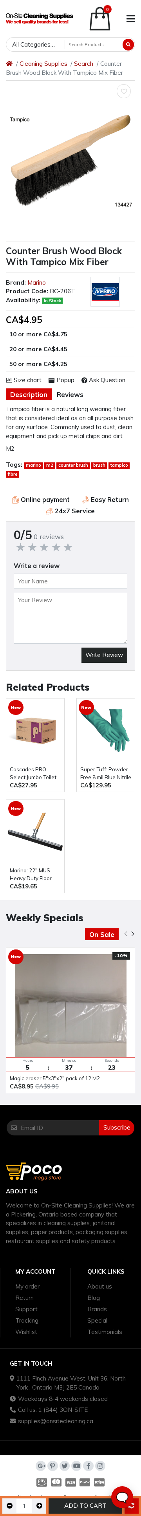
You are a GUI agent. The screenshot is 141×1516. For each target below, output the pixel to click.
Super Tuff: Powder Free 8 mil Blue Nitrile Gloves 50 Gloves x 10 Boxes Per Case (105, 773)
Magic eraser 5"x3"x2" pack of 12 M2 (55, 1078)
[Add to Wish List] (124, 91)
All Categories (31, 44)
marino (33, 465)
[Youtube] (76, 1466)
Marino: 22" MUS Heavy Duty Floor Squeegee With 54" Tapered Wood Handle (34, 875)
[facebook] (88, 1466)
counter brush (73, 465)
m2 (49, 465)
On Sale (101, 934)
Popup (65, 380)
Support (26, 1309)
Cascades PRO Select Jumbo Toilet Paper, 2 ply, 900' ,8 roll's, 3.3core (33, 773)
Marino (36, 282)
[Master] (56, 1482)
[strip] (100, 1482)
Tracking (26, 1320)
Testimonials (104, 1332)
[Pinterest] (52, 1466)
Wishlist (26, 1332)
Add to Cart (85, 1505)
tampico (119, 465)
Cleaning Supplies (43, 63)
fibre (13, 474)
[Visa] (70, 1482)
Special (97, 1320)
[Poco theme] (39, 18)
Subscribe (116, 1127)
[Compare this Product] (132, 1506)
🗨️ (122, 1497)
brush (99, 465)
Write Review (104, 655)
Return (24, 1297)
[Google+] (41, 1466)
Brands (97, 1309)
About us (99, 1286)
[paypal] (85, 1482)
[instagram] (100, 1466)
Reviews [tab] (70, 394)
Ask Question (107, 380)
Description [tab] (28, 394)
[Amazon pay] (41, 1482)
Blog (93, 1297)
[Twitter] (65, 1466)
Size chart (28, 380)
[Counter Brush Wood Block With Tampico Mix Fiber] (70, 161)
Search (83, 63)
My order (27, 1286)
